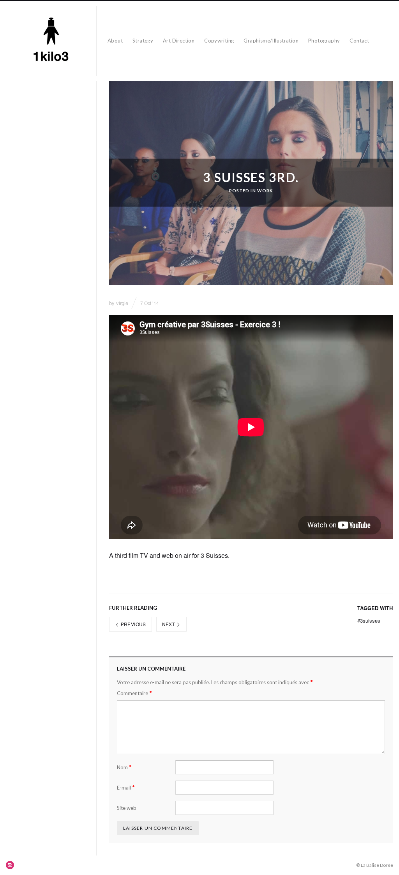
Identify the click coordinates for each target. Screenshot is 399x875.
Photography (324, 40)
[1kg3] (51, 41)
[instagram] (10, 865)
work (265, 190)
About (115, 40)
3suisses (368, 620)
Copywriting (219, 40)
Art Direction (178, 40)
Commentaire (134, 693)
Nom (124, 767)
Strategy (142, 40)
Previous (132, 624)
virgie (122, 303)
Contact (359, 40)
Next (169, 624)
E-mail (126, 787)
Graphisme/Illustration (271, 40)
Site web (126, 808)
